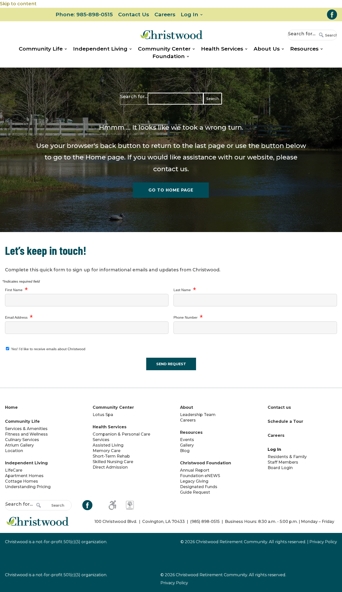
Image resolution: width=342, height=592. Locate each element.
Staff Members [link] (283, 462)
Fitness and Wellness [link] (26, 434)
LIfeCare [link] (13, 470)
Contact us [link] (279, 407)
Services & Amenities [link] (26, 428)
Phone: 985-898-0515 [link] (84, 15)
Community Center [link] (164, 49)
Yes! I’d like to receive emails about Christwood (47, 349)
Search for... (301, 34)
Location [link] (14, 450)
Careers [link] (164, 15)
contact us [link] (170, 169)
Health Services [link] (222, 49)
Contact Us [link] (133, 15)
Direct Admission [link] (110, 467)
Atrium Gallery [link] (19, 445)
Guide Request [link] (195, 492)
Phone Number (188, 317)
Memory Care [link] (106, 450)
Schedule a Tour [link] (285, 421)
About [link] (186, 407)
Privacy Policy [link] (323, 541)
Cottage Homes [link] (21, 481)
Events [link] (187, 439)
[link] (332, 15)
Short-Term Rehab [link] (111, 456)
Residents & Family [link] (287, 456)
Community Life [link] (41, 49)
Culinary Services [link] (22, 439)
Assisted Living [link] (108, 445)
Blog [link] (185, 450)
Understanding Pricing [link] (28, 486)
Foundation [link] (168, 57)
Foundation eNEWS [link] (200, 475)
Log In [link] (189, 15)
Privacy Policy (174, 582)
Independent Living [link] (100, 49)
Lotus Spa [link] (103, 414)
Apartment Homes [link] (24, 475)
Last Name (185, 290)
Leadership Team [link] (198, 414)
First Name (16, 290)
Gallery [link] (187, 445)
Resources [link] (304, 49)
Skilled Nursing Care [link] (113, 461)
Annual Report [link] (194, 470)
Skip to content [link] (18, 4)
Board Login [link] (280, 467)
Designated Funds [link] (198, 486)
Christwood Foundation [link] (205, 463)
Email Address (19, 317)
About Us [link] (267, 49)
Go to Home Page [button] (170, 190)
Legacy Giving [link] (194, 481)
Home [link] (95, 157)
